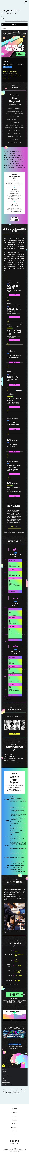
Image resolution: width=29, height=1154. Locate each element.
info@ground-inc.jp (14, 1151)
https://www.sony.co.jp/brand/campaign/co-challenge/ (16, 21)
